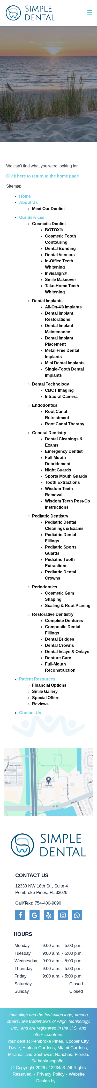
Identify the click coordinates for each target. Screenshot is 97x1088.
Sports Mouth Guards (66, 476)
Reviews (40, 704)
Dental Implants (47, 301)
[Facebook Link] (20, 915)
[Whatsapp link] (77, 915)
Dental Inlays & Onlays (67, 651)
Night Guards (58, 470)
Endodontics (44, 405)
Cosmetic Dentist (49, 223)
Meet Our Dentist (48, 208)
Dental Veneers (60, 255)
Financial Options (49, 685)
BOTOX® (54, 230)
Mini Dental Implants (65, 363)
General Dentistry (49, 433)
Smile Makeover (60, 279)
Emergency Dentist (64, 451)
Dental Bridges (59, 639)
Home (25, 196)
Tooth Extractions (62, 482)
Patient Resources (37, 679)
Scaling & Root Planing (68, 605)
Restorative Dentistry (52, 614)
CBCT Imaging (59, 390)
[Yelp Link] (49, 915)
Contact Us (30, 712)
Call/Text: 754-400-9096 (38, 903)
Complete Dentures (64, 620)
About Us (28, 202)
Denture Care (58, 658)
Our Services (31, 217)
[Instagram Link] (63, 915)
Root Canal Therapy (64, 424)
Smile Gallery (45, 691)
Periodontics (44, 587)
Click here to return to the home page (42, 176)
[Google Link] (34, 915)
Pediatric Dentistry (50, 516)
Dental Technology (50, 384)
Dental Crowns (59, 645)
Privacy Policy (51, 1074)
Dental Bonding (60, 248)
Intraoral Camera (61, 396)
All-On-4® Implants (63, 307)
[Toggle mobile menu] (89, 12)
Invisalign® (56, 273)
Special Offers (45, 697)
